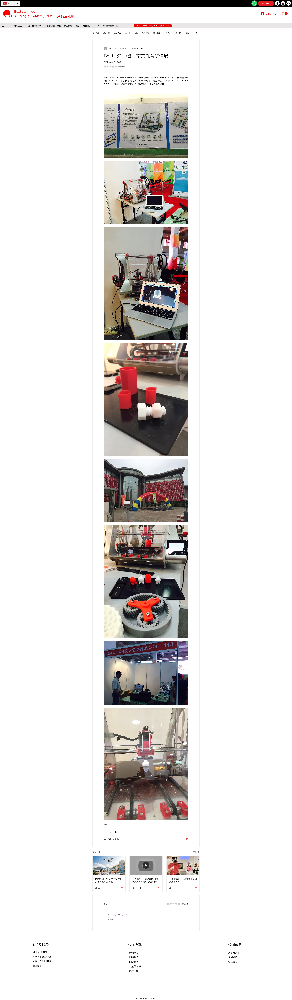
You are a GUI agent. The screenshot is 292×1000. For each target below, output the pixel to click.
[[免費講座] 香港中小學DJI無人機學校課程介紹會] (109, 865)
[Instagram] (283, 3)
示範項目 (167, 33)
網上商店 (37, 965)
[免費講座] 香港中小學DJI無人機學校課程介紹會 (108, 880)
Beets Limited (24, 11)
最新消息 (106, 33)
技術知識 (156, 33)
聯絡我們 (133, 957)
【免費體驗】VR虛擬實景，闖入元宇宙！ (183, 880)
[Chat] (254, 3)
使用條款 (232, 957)
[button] (284, 13)
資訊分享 (178, 33)
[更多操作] (186, 48)
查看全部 (196, 852)
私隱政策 (232, 961)
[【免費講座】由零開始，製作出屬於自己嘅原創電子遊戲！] (146, 865)
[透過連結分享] (122, 832)
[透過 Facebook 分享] (105, 832)
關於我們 (133, 961)
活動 (136, 33)
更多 (187, 33)
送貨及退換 (234, 952)
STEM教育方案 (40, 952)
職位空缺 (133, 971)
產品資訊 (117, 33)
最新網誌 (133, 952)
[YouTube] (288, 3)
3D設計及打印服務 (42, 961)
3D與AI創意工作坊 (42, 956)
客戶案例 (145, 33)
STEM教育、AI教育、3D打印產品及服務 (44, 16)
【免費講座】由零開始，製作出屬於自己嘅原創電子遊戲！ (145, 880)
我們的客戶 (135, 966)
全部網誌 (95, 33)
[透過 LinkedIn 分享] (116, 832)
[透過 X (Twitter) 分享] (110, 832)
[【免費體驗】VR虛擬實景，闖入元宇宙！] (183, 865)
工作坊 (127, 33)
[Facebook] (277, 3)
